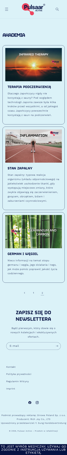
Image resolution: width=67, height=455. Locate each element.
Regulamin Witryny (17, 381)
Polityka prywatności (18, 374)
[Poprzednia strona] (24, 293)
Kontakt (10, 367)
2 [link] (42, 292)
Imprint (10, 388)
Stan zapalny (19, 168)
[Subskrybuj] (57, 346)
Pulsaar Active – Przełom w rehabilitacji (37, 431)
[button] (6, 9)
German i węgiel (22, 254)
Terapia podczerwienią (29, 87)
